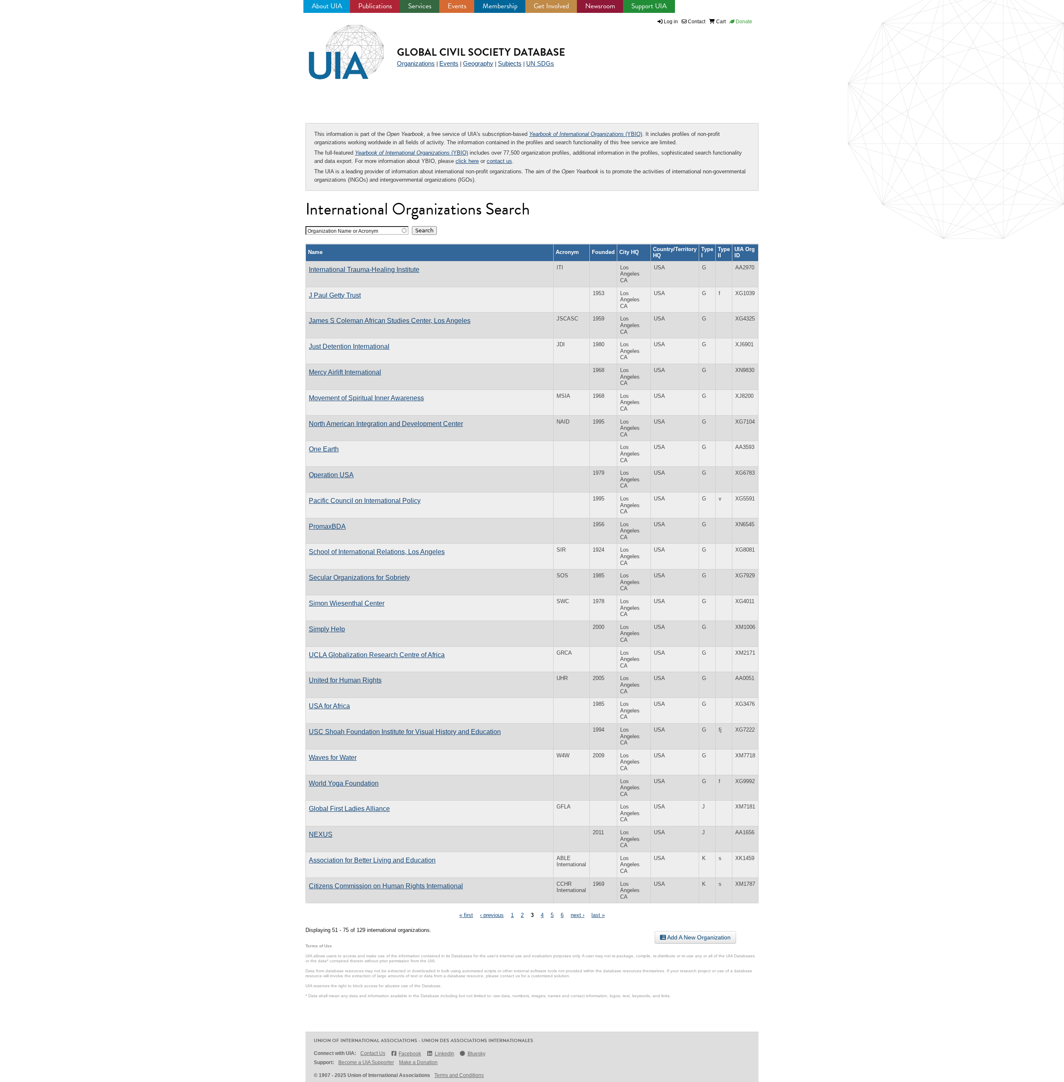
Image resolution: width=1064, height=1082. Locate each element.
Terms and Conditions (459, 1075)
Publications (375, 6)
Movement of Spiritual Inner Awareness (366, 398)
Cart (720, 22)
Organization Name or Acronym (343, 231)
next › (577, 915)
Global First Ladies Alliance (349, 808)
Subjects (510, 63)
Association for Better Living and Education (372, 860)
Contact (696, 22)
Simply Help (327, 629)
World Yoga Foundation (344, 783)
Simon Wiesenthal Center (346, 603)
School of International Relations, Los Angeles (377, 551)
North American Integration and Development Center (386, 423)
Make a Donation (418, 1062)
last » (598, 915)
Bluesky (476, 1054)
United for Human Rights (345, 680)
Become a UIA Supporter (366, 1062)
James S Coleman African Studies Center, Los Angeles (389, 320)
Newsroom (600, 6)
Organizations (416, 63)
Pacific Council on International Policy (365, 500)
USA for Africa (329, 706)
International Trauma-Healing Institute (364, 269)
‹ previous (492, 915)
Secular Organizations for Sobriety (359, 577)
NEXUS (320, 834)
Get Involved (551, 6)
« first (466, 915)
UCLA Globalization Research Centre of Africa (377, 654)
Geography (478, 63)
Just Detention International (349, 346)
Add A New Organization (698, 937)
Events (457, 6)
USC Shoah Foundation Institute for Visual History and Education (405, 731)
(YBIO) (585, 134)
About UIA (327, 6)
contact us (499, 161)
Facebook (410, 1054)
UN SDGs (540, 63)
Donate (743, 22)
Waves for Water (333, 757)
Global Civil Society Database (481, 52)
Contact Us (372, 1053)
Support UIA (649, 6)
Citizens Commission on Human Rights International (386, 886)
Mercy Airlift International (345, 372)
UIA (336, 47)
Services (419, 6)
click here (467, 161)
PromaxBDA (327, 526)
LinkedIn (444, 1054)
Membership (500, 6)
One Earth (324, 449)
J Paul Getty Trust (335, 295)
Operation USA (331, 474)
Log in (671, 22)
